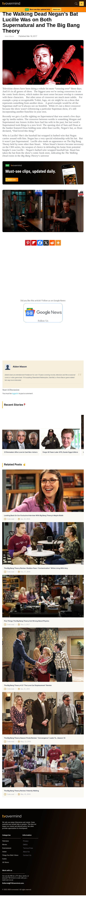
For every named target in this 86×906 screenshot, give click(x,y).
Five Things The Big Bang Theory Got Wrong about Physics (26, 630)
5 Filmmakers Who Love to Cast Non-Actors (21, 461)
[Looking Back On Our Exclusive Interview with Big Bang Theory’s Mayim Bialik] (43, 499)
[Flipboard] (34, 251)
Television (5, 852)
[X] (46, 251)
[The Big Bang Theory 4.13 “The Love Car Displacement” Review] (43, 663)
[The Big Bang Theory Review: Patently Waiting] (43, 774)
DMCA (25, 855)
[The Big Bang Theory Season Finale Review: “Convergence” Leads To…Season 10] (43, 722)
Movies (4, 855)
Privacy (25, 852)
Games (4, 869)
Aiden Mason (9, 36)
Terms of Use (28, 859)
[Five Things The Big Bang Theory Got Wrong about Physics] (43, 605)
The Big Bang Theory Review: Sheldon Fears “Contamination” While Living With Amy (36, 577)
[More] (58, 251)
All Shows (5, 873)
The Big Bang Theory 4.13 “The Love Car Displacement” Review (28, 694)
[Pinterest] (28, 251)
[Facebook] (40, 251)
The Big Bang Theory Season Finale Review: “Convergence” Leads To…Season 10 (34, 747)
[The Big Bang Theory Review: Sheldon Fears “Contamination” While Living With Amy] (43, 552)
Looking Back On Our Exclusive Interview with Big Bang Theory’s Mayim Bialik (33, 524)
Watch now (56, 9)
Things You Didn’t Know (10, 866)
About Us (26, 862)
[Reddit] (52, 251)
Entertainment (7, 859)
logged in (15, 402)
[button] (81, 4)
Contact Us (27, 866)
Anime (4, 862)
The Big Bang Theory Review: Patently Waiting (21, 799)
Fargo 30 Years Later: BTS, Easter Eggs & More (60, 461)
